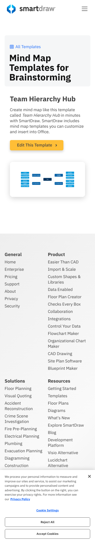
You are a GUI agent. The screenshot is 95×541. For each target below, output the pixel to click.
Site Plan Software (65, 361)
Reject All (47, 522)
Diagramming (17, 458)
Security (12, 306)
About (10, 291)
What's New (59, 417)
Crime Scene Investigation (17, 418)
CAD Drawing (60, 353)
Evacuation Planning (23, 450)
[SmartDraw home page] (31, 9)
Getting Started (62, 388)
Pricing (11, 276)
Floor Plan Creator (64, 296)
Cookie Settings (47, 510)
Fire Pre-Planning (21, 428)
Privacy (11, 298)
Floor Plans (58, 403)
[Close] (89, 476)
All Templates (28, 46)
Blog (52, 432)
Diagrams (56, 410)
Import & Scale (62, 269)
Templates (57, 395)
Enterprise (14, 269)
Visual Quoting (18, 395)
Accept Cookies (47, 534)
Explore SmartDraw (66, 425)
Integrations (59, 318)
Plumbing (13, 443)
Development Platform (60, 442)
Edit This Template (34, 145)
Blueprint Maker (62, 368)
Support (12, 284)
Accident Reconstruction (19, 405)
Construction (16, 465)
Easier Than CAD (63, 262)
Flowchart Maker (63, 333)
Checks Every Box (64, 304)
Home (10, 262)
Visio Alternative (63, 452)
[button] (84, 8)
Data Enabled (60, 289)
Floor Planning (18, 388)
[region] (47, 505)
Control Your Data (64, 326)
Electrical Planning (22, 436)
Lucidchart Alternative (58, 462)
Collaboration (60, 311)
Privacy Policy (20, 499)
